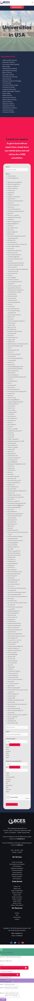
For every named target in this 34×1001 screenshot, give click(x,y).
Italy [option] (7, 787)
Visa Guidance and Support (17, 864)
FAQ (17, 915)
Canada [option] (8, 781)
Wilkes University (7, 95)
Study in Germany (17, 897)
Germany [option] (8, 789)
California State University (9, 60)
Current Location (11, 738)
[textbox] (17, 770)
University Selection (17, 870)
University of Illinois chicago (10, 85)
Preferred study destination (14, 761)
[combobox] (17, 777)
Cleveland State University (9, 68)
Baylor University (7, 72)
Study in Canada (17, 899)
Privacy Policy (17, 917)
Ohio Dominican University (9, 77)
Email (8, 731)
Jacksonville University (8, 62)
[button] (17, 977)
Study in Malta (17, 901)
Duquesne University (8, 104)
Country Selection (17, 876)
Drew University (6, 79)
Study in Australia (17, 893)
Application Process (17, 874)
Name (8, 167)
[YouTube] (23, 943)
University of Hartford (8, 112)
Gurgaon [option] (8, 751)
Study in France (17, 903)
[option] (18, 176)
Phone (8, 174)
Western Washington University (11, 91)
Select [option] (7, 747)
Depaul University (7, 101)
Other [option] (7, 757)
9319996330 (19, 935)
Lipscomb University (8, 110)
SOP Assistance (17, 866)
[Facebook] (11, 943)
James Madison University (9, 70)
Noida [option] (7, 755)
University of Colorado (8, 87)
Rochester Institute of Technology (11, 81)
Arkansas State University (9, 99)
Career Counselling (17, 862)
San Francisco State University (10, 64)
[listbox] (17, 749)
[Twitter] (15, 943)
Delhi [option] (7, 753)
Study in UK (17, 886)
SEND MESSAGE (11, 804)
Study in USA (17, 888)
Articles (17, 913)
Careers (17, 919)
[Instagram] (19, 943)
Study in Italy (17, 895)
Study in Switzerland (17, 890)
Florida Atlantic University (9, 108)
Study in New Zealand (17, 905)
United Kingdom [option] (10, 777)
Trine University (6, 83)
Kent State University (8, 75)
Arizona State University (9, 97)
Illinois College (6, 93)
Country (2, 997)
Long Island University (8, 106)
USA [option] (7, 783)
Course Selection (17, 872)
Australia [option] (8, 779)
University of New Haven (9, 89)
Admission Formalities (17, 868)
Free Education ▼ (17, 7)
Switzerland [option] (9, 785)
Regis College (6, 66)
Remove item (15, 744)
